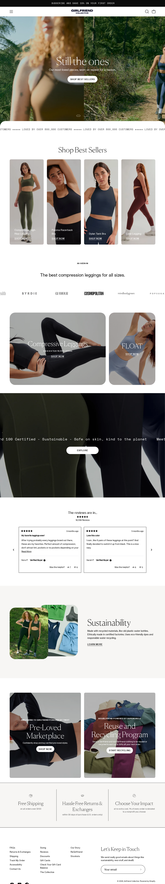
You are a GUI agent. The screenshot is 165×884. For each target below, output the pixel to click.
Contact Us (15, 869)
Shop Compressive (24, 91)
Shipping (14, 856)
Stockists (75, 856)
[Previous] (13, 550)
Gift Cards (45, 860)
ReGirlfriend (76, 852)
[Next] (151, 550)
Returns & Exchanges (20, 852)
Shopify (152, 881)
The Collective (47, 872)
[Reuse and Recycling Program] (119, 735)
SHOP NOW (57, 356)
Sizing (43, 847)
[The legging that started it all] (82, 76)
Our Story (75, 847)
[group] (82, 3)
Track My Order (17, 860)
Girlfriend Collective (131, 881)
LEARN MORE (94, 644)
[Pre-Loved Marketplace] (45, 735)
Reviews (44, 852)
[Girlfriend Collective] (82, 11)
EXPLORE (82, 450)
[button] (146, 11)
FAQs (12, 847)
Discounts (45, 856)
